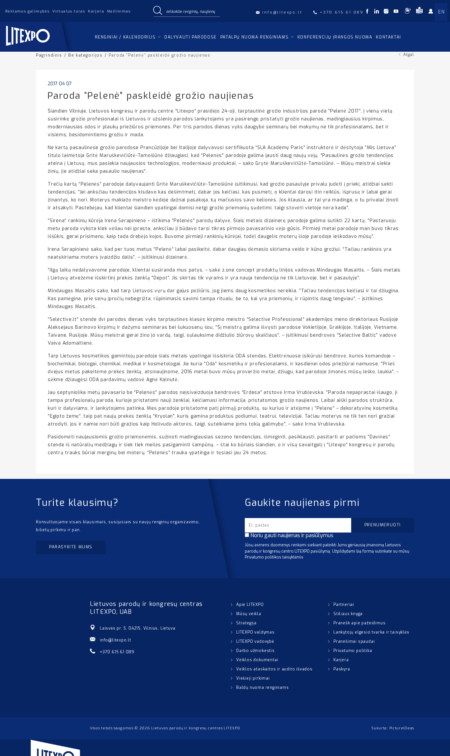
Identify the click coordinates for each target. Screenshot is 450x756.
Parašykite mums (71, 547)
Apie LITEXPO (250, 604)
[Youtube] (396, 12)
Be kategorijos (85, 55)
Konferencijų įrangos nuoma (335, 37)
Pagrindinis (49, 55)
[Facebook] (367, 12)
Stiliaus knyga (348, 613)
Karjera (96, 11)
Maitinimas (118, 11)
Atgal (408, 54)
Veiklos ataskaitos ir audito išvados (274, 669)
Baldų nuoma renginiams (262, 687)
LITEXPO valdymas (255, 632)
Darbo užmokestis (255, 650)
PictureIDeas (401, 728)
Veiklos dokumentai (257, 660)
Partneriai (343, 604)
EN (441, 12)
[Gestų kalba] (407, 12)
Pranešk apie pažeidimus (359, 623)
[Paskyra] (433, 12)
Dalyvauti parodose (190, 37)
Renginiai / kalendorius (125, 37)
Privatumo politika (352, 650)
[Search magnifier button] (157, 10)
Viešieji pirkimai (253, 678)
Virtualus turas (68, 11)
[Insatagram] (386, 12)
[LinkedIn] (376, 12)
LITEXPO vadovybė (255, 641)
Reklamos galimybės (27, 11)
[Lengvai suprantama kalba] (419, 12)
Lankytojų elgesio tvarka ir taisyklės (371, 632)
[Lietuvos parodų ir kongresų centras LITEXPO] (39, 48)
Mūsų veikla (248, 613)
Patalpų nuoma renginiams (254, 37)
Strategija (246, 623)
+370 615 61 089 (117, 652)
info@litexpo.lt (115, 640)
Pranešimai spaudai (354, 641)
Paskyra (341, 669)
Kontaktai (388, 37)
